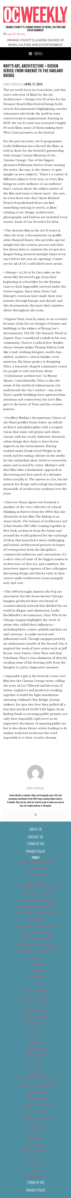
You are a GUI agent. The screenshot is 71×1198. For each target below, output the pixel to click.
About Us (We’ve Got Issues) (35, 862)
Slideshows (35, 1138)
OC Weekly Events (35, 1125)
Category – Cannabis (35, 1003)
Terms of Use (35, 843)
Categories (37, 964)
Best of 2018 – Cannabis (37, 893)
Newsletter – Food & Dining (37, 1105)
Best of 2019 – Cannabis (37, 932)
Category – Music (35, 1022)
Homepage (35, 1061)
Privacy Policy (35, 851)
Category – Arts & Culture (35, 997)
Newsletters (35, 1074)
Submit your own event (35, 1150)
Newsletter (35, 1067)
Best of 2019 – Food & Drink (37, 938)
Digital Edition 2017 (37, 1053)
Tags (37, 983)
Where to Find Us (35, 1176)
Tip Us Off (35, 1163)
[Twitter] (35, 814)
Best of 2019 (35, 920)
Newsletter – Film (37, 1098)
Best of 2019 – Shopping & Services (37, 944)
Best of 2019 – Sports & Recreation (37, 951)
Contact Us (35, 836)
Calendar (35, 958)
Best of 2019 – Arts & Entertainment (37, 925)
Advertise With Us (35, 869)
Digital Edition (35, 1048)
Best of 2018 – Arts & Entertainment (37, 887)
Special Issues (35, 1144)
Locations (37, 970)
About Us (35, 829)
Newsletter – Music (37, 1111)
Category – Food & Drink (35, 1016)
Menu (38, 53)
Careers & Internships (35, 990)
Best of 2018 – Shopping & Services (37, 906)
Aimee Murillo (12, 84)
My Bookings (37, 976)
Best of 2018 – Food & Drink (37, 900)
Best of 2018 (35, 881)
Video (35, 1170)
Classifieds (35, 1035)
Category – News (35, 1029)
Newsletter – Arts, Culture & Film (37, 1079)
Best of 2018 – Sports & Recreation (37, 912)
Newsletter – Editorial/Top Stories (37, 1085)
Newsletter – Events (37, 1092)
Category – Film (35, 1010)
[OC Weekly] (14, 34)
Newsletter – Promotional (37, 1117)
